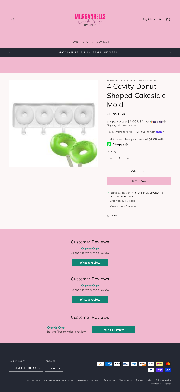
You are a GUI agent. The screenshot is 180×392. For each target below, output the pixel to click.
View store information (123, 206)
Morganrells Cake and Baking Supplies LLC (57, 380)
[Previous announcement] (10, 52)
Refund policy (108, 380)
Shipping (111, 125)
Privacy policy (125, 380)
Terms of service (144, 380)
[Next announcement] (170, 52)
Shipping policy (163, 380)
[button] (13, 19)
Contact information (161, 384)
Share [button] (113, 215)
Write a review (90, 262)
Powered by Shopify (88, 380)
